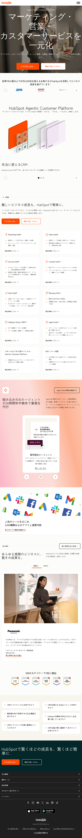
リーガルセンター (13, 829)
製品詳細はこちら (11, 251)
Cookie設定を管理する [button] (41, 833)
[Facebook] (28, 803)
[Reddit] (52, 803)
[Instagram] (33, 803)
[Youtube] (38, 803)
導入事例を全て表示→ (71, 546)
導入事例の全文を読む (14, 655)
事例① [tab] (35, 566)
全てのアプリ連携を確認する (15, 530)
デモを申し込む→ (30, 66)
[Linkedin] (47, 803)
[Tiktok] (57, 803)
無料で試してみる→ (55, 66)
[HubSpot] (7, 2)
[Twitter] (43, 803)
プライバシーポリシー (29, 829)
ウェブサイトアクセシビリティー (63, 829)
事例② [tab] (45, 566)
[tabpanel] (41, 616)
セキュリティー (45, 829)
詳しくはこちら (41, 468)
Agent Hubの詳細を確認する (68, 390)
